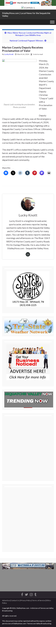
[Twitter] (26, 594)
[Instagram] (31, 594)
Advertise (6, 600)
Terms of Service (38, 600)
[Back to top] (49, 620)
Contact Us (15, 600)
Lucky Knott (8, 54)
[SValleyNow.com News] (35, 594)
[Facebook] (22, 594)
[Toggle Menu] (52, 22)
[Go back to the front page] (28, 8)
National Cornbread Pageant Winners (26, 40)
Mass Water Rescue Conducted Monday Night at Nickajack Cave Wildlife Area (29, 34)
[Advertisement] (28, 446)
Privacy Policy (26, 600)
